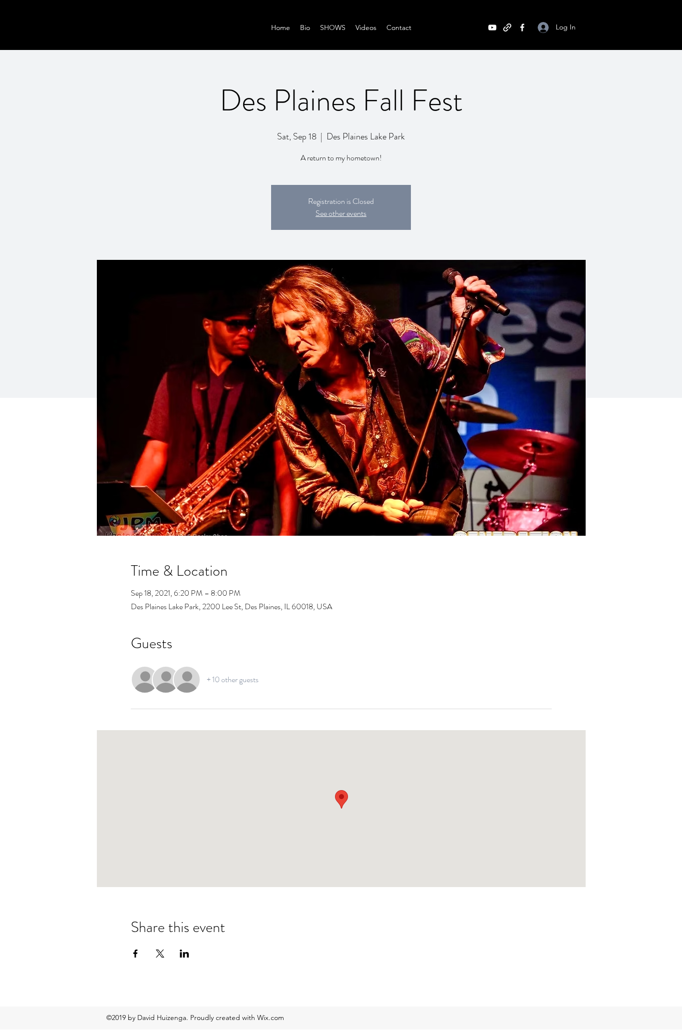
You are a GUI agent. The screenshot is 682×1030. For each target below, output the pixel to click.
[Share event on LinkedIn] (184, 954)
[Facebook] (522, 27)
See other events (341, 213)
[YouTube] (492, 27)
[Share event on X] (160, 954)
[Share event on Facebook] (135, 954)
